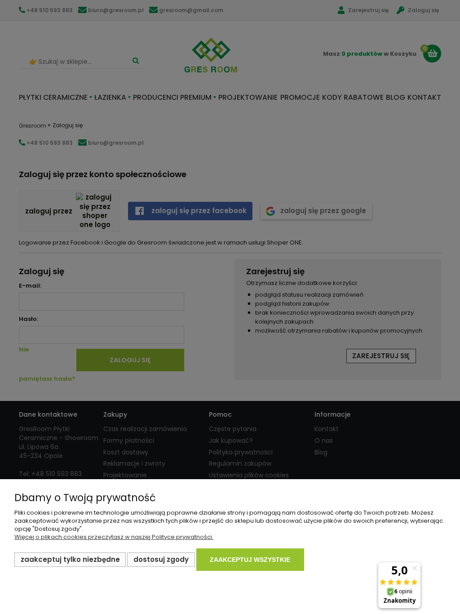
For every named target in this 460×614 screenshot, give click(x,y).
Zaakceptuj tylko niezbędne (70, 559)
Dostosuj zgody (161, 559)
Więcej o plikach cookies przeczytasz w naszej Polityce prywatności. (113, 537)
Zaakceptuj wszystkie (250, 559)
